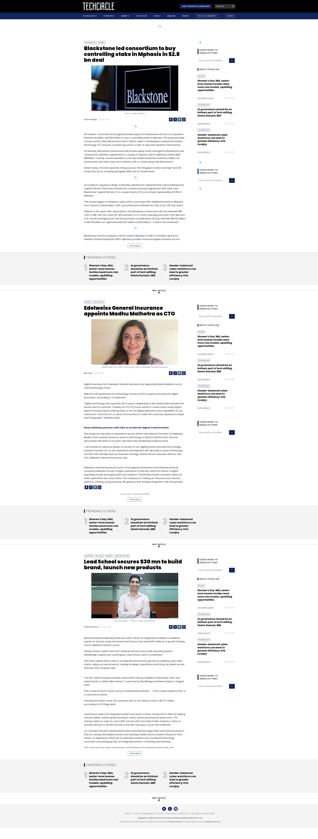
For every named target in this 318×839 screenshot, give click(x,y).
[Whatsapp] (184, 119)
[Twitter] (175, 119)
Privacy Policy (171, 814)
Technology (89, 16)
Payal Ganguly (90, 119)
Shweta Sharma (91, 626)
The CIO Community (207, 16)
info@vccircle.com (213, 822)
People (185, 16)
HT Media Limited (174, 822)
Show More (135, 245)
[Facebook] (171, 119)
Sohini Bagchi (204, 123)
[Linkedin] (179, 119)
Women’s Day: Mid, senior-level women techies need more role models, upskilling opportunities (215, 85)
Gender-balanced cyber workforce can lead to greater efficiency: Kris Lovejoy (213, 139)
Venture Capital (122, 556)
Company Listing (207, 814)
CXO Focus (141, 16)
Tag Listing (195, 814)
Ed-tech (99, 556)
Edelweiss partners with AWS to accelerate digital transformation (130, 427)
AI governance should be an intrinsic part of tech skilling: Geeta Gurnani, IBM (215, 112)
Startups (108, 16)
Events (230, 16)
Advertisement (147, 814)
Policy (157, 16)
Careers (137, 814)
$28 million (109, 681)
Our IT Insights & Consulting (196, 6)
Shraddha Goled (205, 98)
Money (124, 16)
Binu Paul (88, 373)
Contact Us (160, 814)
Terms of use (184, 814)
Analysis (171, 16)
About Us (128, 814)
